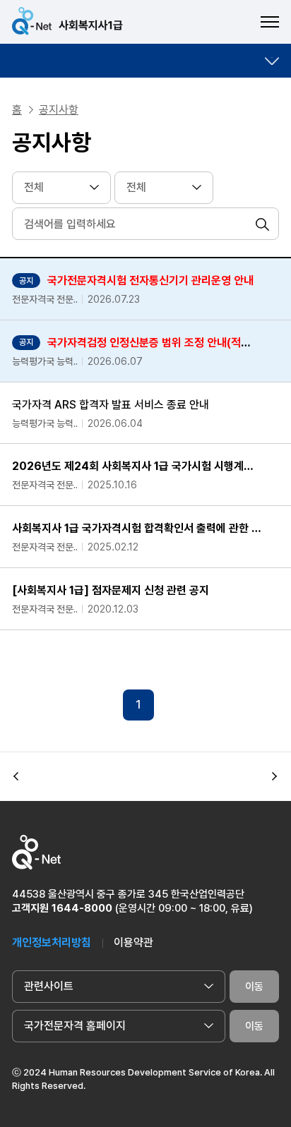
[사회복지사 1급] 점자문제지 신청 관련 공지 (110, 590)
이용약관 (133, 942)
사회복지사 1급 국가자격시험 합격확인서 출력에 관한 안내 (136, 528)
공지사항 (58, 109)
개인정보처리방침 (51, 942)
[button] (16, 776)
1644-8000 (82, 908)
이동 (254, 986)
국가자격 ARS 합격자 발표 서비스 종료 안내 (110, 404)
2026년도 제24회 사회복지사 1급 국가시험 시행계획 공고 (136, 466)
